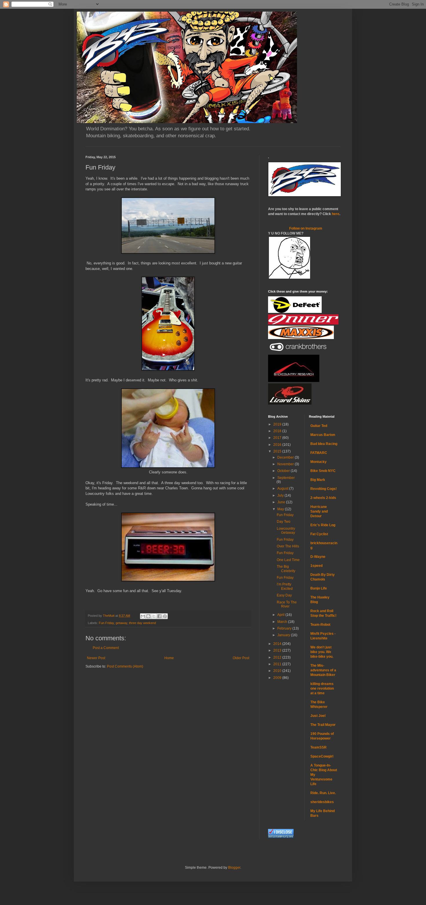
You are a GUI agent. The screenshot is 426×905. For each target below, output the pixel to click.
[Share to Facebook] (159, 616)
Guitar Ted (318, 426)
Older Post (241, 658)
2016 (277, 445)
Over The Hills (288, 546)
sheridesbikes (322, 802)
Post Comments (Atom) (125, 666)
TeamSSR (318, 747)
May (281, 509)
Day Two (283, 522)
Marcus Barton (322, 435)
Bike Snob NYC (323, 471)
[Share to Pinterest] (165, 616)
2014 (277, 644)
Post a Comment (106, 648)
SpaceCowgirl (321, 756)
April (281, 615)
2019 (277, 424)
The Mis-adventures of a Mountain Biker (323, 670)
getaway (121, 623)
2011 (277, 664)
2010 (277, 671)
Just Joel (317, 716)
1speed (316, 566)
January (284, 635)
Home (169, 658)
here (335, 214)
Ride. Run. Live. (323, 793)
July (281, 495)
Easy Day (284, 595)
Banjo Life (318, 588)
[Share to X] (154, 616)
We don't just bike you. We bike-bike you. (321, 652)
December (286, 457)
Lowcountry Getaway (286, 531)
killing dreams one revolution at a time (322, 688)
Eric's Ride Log (322, 525)
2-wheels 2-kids (323, 498)
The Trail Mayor (323, 725)
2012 (277, 657)
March (282, 622)
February (284, 628)
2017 (277, 438)
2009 (277, 678)
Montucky (318, 462)
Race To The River (287, 604)
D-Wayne (317, 557)
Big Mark (317, 480)
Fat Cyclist (319, 534)
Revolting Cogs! (323, 489)
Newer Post (96, 658)
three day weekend (142, 623)
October (284, 471)
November (286, 464)
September (286, 478)
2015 (277, 451)
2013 (277, 650)
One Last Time (288, 560)
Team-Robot (320, 625)
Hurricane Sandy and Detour (319, 511)
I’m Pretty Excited (285, 586)
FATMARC (318, 453)
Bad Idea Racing (323, 444)
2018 (277, 431)
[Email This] (143, 616)
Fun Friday (106, 623)
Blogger (234, 868)
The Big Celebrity (286, 569)
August (283, 488)
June (281, 502)
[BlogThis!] (148, 616)
